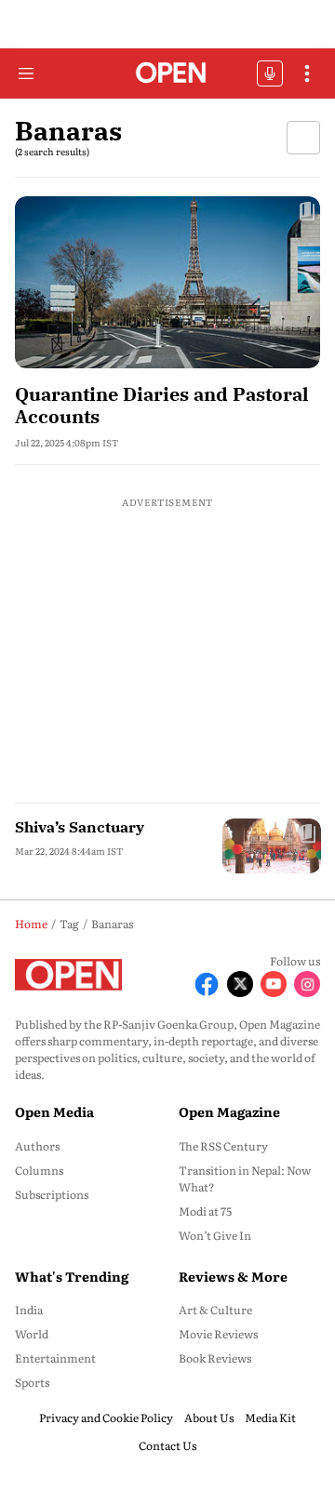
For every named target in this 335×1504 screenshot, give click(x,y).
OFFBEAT (270, 73)
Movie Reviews (218, 1333)
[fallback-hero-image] (167, 282)
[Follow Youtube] (274, 984)
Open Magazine (229, 1111)
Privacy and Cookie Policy (106, 1417)
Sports (32, 1382)
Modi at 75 (205, 1211)
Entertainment (55, 1358)
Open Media (54, 1111)
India (29, 1309)
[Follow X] (240, 984)
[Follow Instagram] (307, 984)
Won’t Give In (215, 1235)
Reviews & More (233, 1276)
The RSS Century (223, 1146)
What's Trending (71, 1276)
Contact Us (167, 1445)
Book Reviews (215, 1358)
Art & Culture (215, 1309)
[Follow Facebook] (207, 984)
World (31, 1333)
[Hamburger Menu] (26, 73)
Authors (37, 1146)
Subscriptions (51, 1194)
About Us (209, 1417)
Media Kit (270, 1417)
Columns (39, 1170)
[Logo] (168, 73)
